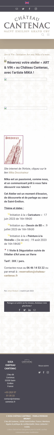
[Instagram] (48, 372)
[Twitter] (39, 372)
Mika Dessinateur (19, 172)
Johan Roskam (13, 291)
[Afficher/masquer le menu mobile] (48, 34)
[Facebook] (44, 372)
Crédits (27, 427)
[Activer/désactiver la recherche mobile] (42, 34)
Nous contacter (41, 424)
